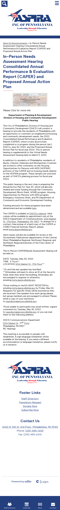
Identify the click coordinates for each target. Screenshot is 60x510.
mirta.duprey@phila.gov (20, 229)
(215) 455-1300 (34, 430)
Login (41, 482)
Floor (39, 264)
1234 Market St (10, 323)
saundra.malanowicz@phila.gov (21, 301)
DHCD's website (38, 213)
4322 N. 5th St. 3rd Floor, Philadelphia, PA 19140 (30, 426)
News (40, 508)
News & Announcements (15, 43)
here (34, 208)
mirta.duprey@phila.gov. (24, 280)
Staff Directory (9, 508)
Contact (53, 508)
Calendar (26, 508)
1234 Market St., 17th (25, 264)
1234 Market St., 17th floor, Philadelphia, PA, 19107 (29, 220)
